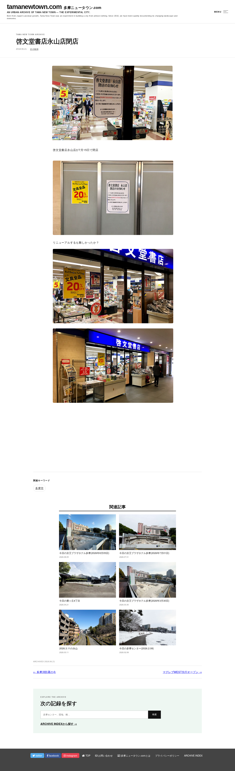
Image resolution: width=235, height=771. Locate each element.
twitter (38, 755)
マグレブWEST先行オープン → (182, 672)
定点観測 (34, 49)
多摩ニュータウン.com (82, 7)
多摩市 (39, 488)
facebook (53, 755)
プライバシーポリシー (167, 755)
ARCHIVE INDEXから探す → (58, 724)
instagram (71, 755)
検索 (154, 714)
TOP (87, 755)
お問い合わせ (105, 755)
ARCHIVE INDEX (193, 755)
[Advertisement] (117, 441)
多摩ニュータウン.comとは (135, 755)
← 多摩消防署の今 (44, 672)
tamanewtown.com (34, 7)
